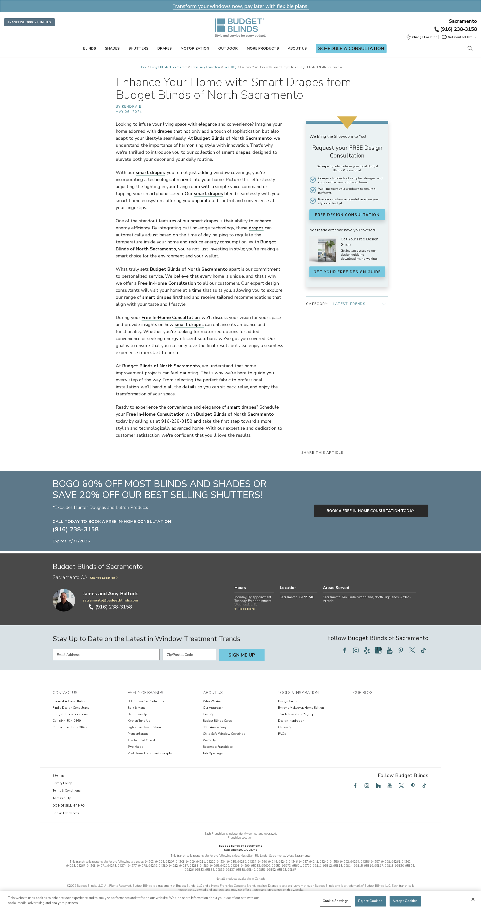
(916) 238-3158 (458, 29)
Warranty (209, 740)
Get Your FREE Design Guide (347, 271)
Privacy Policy (62, 783)
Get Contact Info (460, 37)
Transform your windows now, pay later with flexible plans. (241, 6)
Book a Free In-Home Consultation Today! (371, 510)
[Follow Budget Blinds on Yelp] (367, 650)
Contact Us (65, 692)
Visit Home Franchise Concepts (150, 753)
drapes (164, 131)
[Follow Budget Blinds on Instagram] (356, 650)
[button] (421, 37)
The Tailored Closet (141, 740)
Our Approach (213, 708)
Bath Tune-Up (137, 714)
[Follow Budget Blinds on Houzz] (378, 785)
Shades (112, 48)
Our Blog (363, 692)
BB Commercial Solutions (146, 701)
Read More (246, 609)
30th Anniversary (214, 727)
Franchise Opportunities (29, 22)
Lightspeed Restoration (144, 727)
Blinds (89, 48)
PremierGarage (138, 734)
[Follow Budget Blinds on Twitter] (412, 650)
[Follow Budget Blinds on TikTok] (423, 650)
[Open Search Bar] (470, 49)
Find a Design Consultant (71, 708)
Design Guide (287, 701)
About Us (297, 48)
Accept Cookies (405, 901)
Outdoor (228, 48)
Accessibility (62, 798)
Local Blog (230, 67)
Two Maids (135, 747)
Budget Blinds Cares (217, 721)
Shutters (138, 48)
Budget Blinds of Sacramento (168, 67)
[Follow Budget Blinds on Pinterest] (401, 650)
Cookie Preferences (66, 813)
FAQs (282, 734)
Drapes (164, 48)
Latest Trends (349, 304)
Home (143, 67)
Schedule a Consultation (351, 48)
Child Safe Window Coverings (224, 734)
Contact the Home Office (70, 727)
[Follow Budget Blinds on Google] (378, 650)
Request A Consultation (69, 701)
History (208, 714)
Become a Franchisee (217, 747)
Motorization (195, 48)
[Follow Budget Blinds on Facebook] (344, 650)
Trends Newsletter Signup (296, 714)
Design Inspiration (291, 721)
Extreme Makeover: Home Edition (301, 708)
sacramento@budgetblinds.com (110, 600)
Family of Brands (145, 692)
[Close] (472, 899)
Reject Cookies (370, 901)
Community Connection (205, 67)
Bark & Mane (136, 708)
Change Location (102, 578)
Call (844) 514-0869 (67, 721)
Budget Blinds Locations (70, 714)
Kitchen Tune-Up (139, 721)
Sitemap (58, 776)
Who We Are (212, 701)
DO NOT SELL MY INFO (69, 806)
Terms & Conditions (67, 791)
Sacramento (463, 21)
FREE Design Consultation (347, 214)
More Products (263, 48)
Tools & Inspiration (298, 692)
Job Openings (213, 753)
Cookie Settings (335, 901)
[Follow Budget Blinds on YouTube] (390, 650)
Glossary (284, 727)
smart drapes (236, 152)
